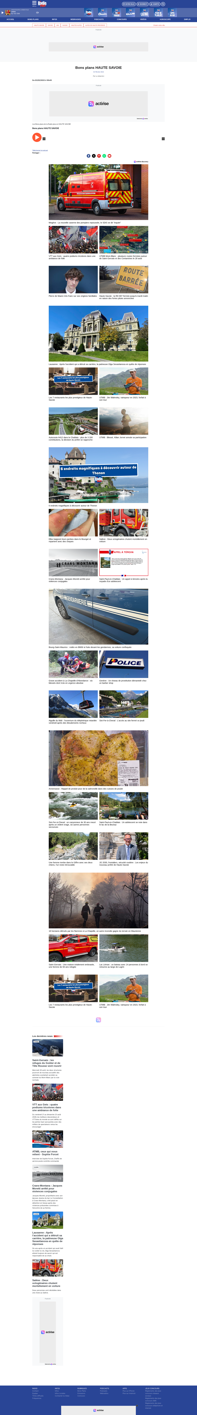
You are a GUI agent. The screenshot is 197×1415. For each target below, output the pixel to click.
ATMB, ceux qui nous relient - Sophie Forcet (45, 1153)
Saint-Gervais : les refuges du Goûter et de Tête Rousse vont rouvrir (46, 1063)
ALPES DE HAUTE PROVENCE (95, 25)
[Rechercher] (163, 4)
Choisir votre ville (159, 25)
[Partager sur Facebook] (88, 157)
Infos (54, 19)
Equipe (35, 1393)
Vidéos (143, 19)
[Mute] (37, 12)
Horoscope (165, 19)
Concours (122, 19)
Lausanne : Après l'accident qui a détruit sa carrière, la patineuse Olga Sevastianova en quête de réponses (47, 1238)
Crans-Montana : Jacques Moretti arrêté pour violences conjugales (47, 1188)
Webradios (75, 19)
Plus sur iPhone (128, 1391)
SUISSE (65, 25)
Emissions (81, 1393)
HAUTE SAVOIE (39, 25)
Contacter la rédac (62, 1396)
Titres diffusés (37, 1396)
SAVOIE (50, 25)
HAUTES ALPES (76, 25)
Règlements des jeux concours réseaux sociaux (153, 1393)
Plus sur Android (129, 1393)
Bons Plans (33, 19)
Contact (35, 1391)
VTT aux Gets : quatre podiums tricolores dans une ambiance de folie (46, 1107)
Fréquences (36, 1398)
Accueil (10, 19)
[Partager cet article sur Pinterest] (98, 157)
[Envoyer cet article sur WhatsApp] (103, 157)
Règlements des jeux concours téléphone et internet (154, 1405)
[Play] (3, 12)
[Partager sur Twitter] (93, 157)
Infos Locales (60, 1393)
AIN (57, 25)
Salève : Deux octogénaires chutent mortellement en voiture (46, 1283)
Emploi (187, 19)
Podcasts (99, 19)
